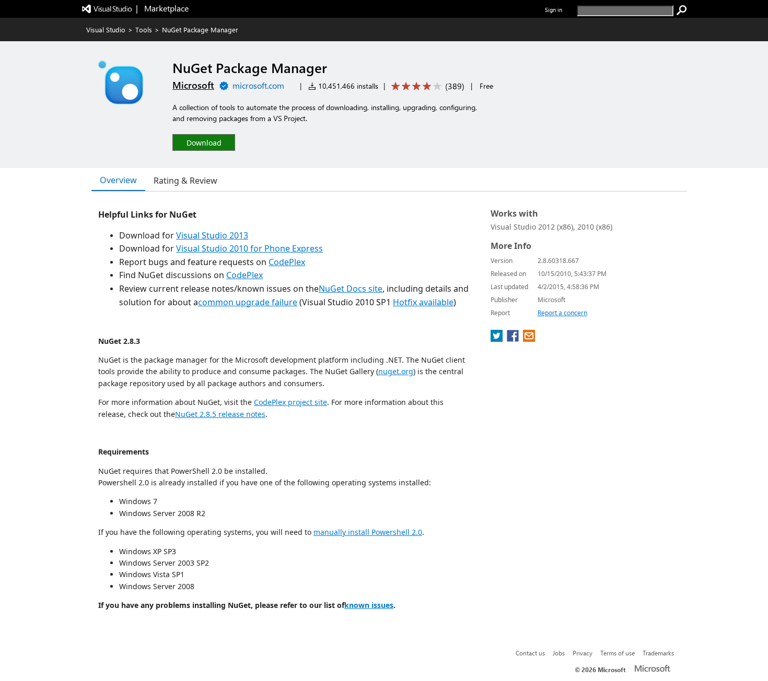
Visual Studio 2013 (212, 235)
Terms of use (617, 653)
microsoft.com (258, 85)
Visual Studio (105, 29)
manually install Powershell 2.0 (367, 532)
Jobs (559, 653)
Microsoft (193, 85)
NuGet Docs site (350, 288)
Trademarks (658, 653)
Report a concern (562, 312)
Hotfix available (423, 302)
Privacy (582, 653)
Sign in (553, 10)
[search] (682, 10)
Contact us (530, 653)
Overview (118, 180)
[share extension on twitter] (498, 338)
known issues (368, 605)
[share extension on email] (529, 338)
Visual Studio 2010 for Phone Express (249, 248)
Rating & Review (185, 180)
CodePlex (287, 262)
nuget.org (395, 371)
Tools (143, 29)
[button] (203, 142)
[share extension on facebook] (514, 338)
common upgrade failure (247, 302)
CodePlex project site (290, 402)
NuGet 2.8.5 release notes (220, 414)
